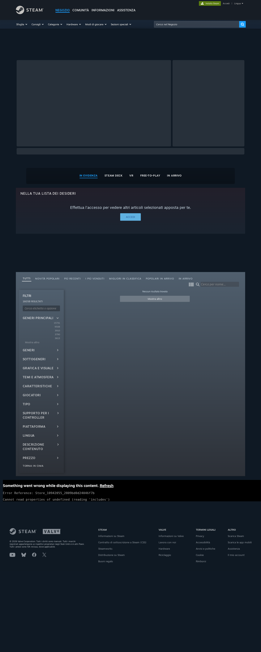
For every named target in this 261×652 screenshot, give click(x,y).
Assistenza (234, 548)
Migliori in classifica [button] (125, 278)
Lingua (237, 3)
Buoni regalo (105, 561)
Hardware (164, 548)
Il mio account (236, 554)
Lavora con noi (167, 542)
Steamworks (105, 548)
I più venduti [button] (95, 278)
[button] (22, 24)
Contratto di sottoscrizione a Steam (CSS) (122, 542)
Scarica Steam (236, 536)
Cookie (200, 554)
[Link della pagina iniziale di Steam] (30, 13)
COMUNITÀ (80, 10)
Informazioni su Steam (111, 536)
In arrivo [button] (186, 278)
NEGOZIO (62, 10)
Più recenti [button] (72, 278)
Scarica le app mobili (240, 542)
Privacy (200, 536)
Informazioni (103, 10)
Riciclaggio (165, 554)
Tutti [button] (27, 278)
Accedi (226, 3)
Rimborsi (201, 561)
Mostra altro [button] (155, 298)
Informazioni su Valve (171, 536)
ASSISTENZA (126, 10)
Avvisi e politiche (205, 548)
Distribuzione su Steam (111, 554)
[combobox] (196, 24)
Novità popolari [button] (47, 278)
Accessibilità (203, 542)
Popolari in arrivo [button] (160, 278)
